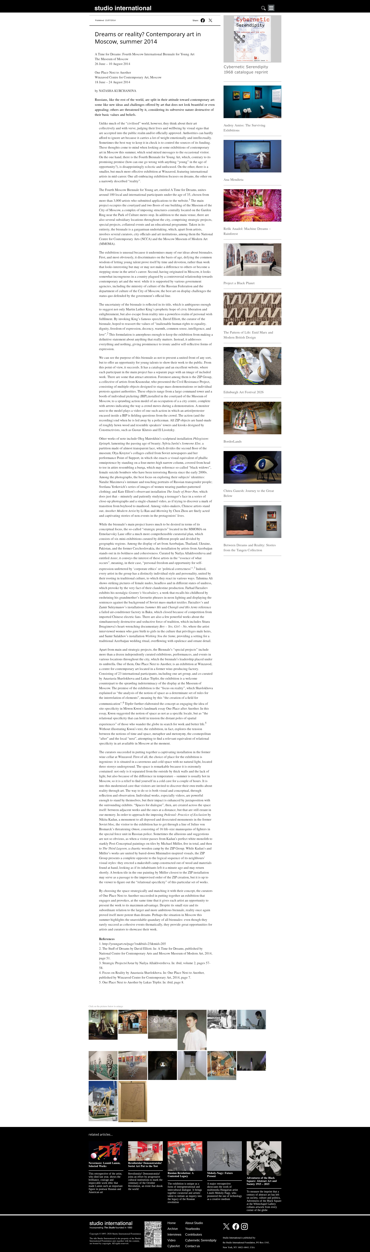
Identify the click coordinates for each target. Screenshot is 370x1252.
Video (171, 1240)
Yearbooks (192, 1228)
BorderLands (233, 441)
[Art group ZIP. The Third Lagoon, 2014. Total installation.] (222, 1052)
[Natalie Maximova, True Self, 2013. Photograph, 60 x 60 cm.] (103, 1011)
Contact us (192, 1246)
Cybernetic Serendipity (200, 1240)
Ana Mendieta (233, 179)
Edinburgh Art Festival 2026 (244, 392)
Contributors (193, 1234)
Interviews (174, 1234)
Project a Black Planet (239, 283)
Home (171, 1223)
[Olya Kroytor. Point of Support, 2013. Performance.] (251, 1052)
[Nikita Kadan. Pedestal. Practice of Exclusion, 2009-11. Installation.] (163, 1052)
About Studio (194, 1223)
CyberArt (173, 1246)
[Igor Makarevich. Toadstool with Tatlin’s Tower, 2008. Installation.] (192, 1052)
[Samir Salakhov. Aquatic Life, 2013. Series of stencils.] (103, 1052)
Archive (172, 1228)
